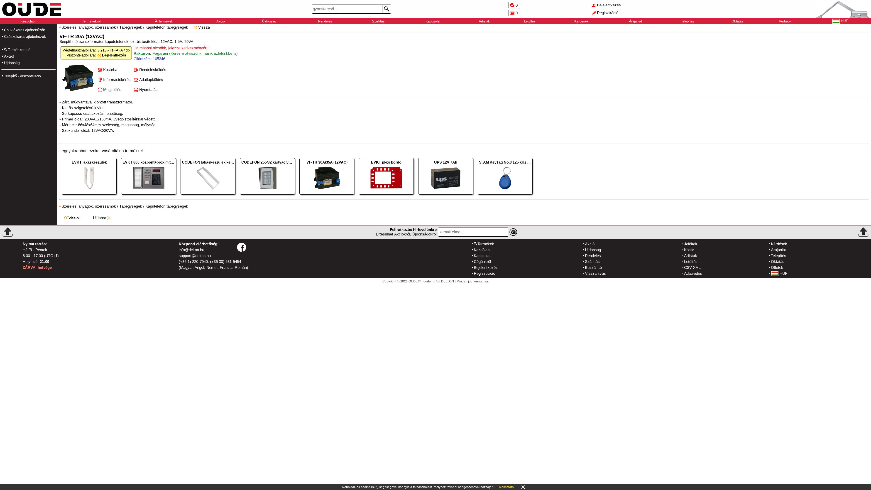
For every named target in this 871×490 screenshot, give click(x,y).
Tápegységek (130, 27)
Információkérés (117, 80)
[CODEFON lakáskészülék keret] (208, 196)
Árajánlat (635, 21)
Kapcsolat (433, 21)
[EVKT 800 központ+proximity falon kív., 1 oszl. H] (148, 196)
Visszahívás (595, 273)
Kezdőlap (27, 21)
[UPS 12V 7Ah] (445, 196)
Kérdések (581, 21)
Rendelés (325, 21)
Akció (220, 21)
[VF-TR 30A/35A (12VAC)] (327, 196)
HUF (783, 273)
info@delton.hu (191, 250)
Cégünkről (482, 262)
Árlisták (484, 21)
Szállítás (378, 21)
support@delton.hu (195, 256)
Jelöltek (690, 244)
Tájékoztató (505, 487)
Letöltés (530, 21)
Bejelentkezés (486, 267)
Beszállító (593, 267)
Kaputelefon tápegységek (166, 27)
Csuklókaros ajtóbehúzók (24, 30)
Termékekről (91, 21)
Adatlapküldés (151, 80)
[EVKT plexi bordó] (386, 196)
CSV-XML (692, 267)
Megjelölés (112, 90)
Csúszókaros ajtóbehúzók (25, 37)
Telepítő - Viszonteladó (22, 76)
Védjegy (785, 21)
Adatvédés (693, 273)
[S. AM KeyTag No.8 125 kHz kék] (505, 196)
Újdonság (269, 21)
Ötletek (777, 267)
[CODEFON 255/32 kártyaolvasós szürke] (267, 196)
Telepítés (687, 21)
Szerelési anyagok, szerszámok (88, 27)
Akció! (9, 56)
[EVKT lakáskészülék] (89, 196)
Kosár (689, 250)
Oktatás (737, 21)
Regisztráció (484, 273)
